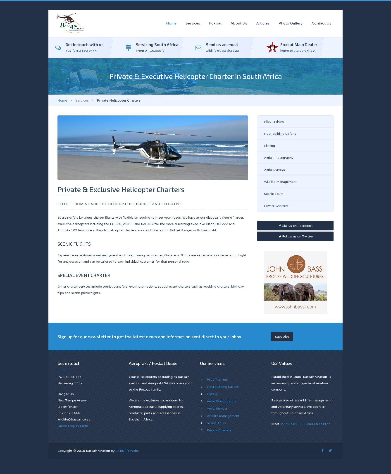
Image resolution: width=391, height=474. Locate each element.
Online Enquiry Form (72, 426)
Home (171, 23)
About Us (239, 23)
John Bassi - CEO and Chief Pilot (305, 424)
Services (193, 23)
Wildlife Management (280, 182)
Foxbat (215, 23)
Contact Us (321, 23)
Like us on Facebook (296, 226)
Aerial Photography (278, 158)
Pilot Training (274, 122)
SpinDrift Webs (127, 451)
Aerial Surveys (274, 170)
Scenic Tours (273, 194)
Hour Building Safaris (280, 134)
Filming (269, 146)
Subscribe (282, 337)
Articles (262, 23)
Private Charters (276, 206)
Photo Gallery (291, 23)
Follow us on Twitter (297, 236)
